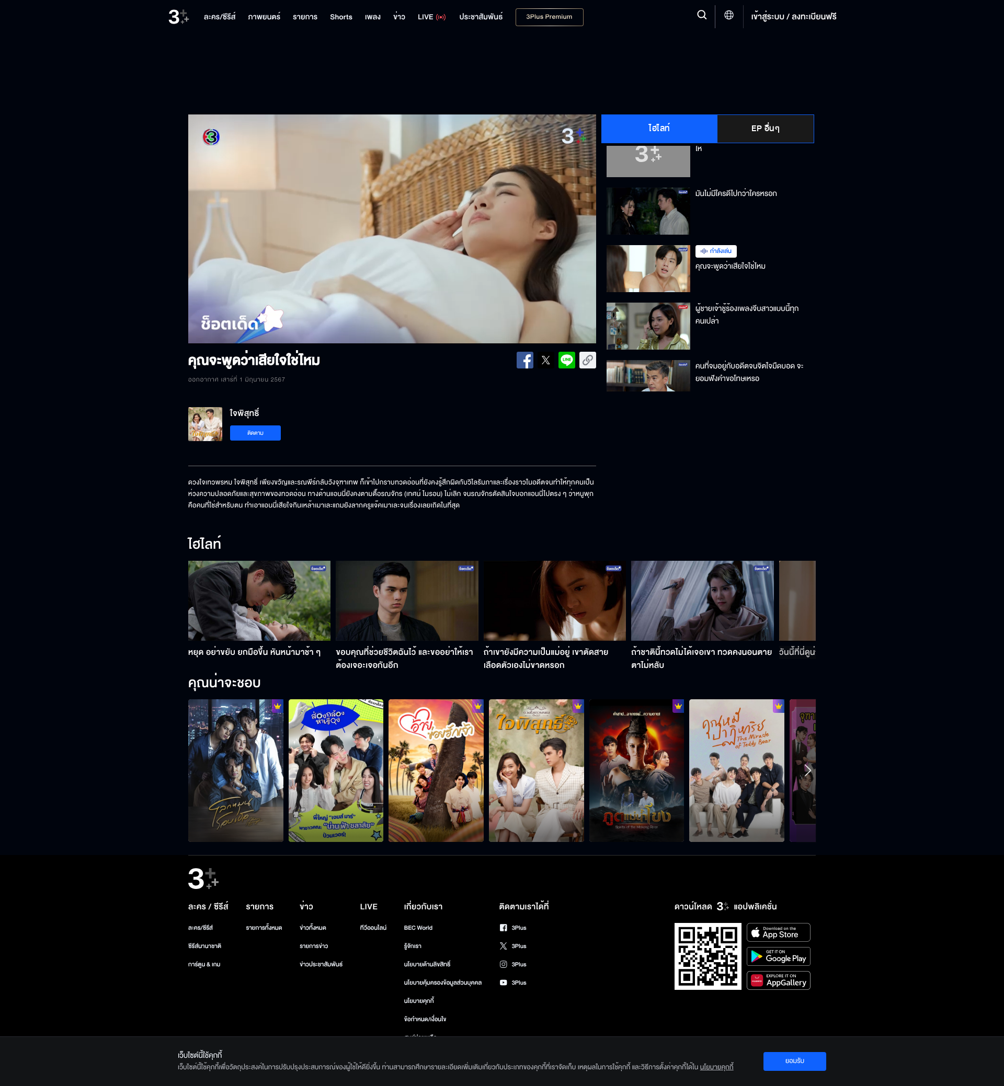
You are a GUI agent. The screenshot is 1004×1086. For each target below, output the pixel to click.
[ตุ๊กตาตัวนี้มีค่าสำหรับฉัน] (736, 770)
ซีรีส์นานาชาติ (204, 946)
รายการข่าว (314, 946)
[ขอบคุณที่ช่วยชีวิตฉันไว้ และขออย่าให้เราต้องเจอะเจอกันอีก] (407, 601)
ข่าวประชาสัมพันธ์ (321, 964)
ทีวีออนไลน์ (373, 928)
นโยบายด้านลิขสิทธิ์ (427, 964)
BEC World (418, 928)
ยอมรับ (794, 1061)
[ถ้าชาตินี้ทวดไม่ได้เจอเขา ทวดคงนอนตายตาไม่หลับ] (702, 601)
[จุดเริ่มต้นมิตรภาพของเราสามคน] (235, 770)
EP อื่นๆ (765, 128)
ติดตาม (255, 433)
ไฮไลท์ (659, 128)
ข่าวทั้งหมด (313, 928)
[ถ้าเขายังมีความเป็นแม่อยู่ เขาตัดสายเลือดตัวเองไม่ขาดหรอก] (555, 601)
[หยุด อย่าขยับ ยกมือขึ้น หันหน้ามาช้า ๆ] (259, 601)
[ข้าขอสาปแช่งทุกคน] (636, 770)
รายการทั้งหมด (264, 928)
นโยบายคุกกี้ (419, 1001)
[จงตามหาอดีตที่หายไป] (536, 770)
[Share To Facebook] (525, 360)
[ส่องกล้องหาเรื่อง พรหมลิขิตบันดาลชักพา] (336, 770)
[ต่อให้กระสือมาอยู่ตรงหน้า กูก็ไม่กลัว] (436, 770)
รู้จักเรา (412, 946)
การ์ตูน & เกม (204, 964)
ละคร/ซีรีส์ (200, 928)
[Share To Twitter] (546, 360)
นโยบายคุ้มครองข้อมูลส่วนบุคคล (443, 983)
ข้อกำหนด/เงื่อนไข (425, 1019)
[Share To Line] (566, 360)
